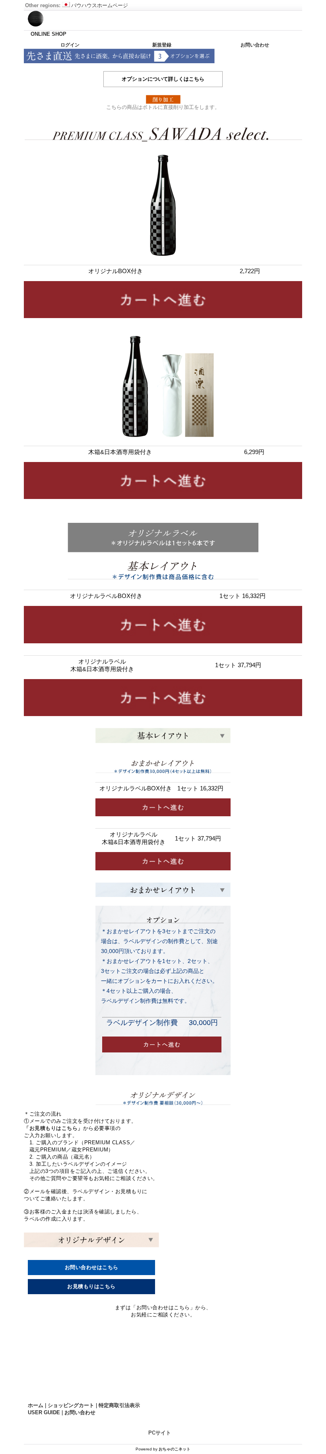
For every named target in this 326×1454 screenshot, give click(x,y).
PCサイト (159, 1432)
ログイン (70, 45)
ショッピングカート (71, 1405)
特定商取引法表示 (119, 1405)
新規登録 (161, 45)
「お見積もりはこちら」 (53, 1128)
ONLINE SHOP (48, 34)
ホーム (35, 1405)
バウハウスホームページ (99, 5)
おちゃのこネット (174, 1449)
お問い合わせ (255, 45)
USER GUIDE (44, 1412)
